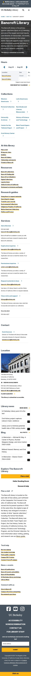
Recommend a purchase (8, 594)
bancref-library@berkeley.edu (10, 232)
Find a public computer (8, 554)
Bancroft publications (8, 569)
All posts (25, 433)
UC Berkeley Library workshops (11, 577)
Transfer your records (8, 201)
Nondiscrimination (15, 624)
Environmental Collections (9, 204)
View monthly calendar (19, 85)
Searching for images (7, 199)
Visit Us (8, 16)
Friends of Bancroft (7, 162)
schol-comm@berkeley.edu (9, 267)
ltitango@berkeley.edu (8, 299)
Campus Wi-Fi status (7, 557)
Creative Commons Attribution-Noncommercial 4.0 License (15, 663)
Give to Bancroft (6, 589)
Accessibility (15, 620)
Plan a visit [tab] (25, 476)
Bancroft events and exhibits (10, 572)
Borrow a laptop (6, 549)
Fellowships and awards (8, 160)
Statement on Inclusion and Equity (11, 187)
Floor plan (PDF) (7, 394)
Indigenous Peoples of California (11, 206)
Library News (5, 579)
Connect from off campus (9, 560)
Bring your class (6, 152)
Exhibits (3, 155)
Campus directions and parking (10, 591)
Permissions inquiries (8, 263)
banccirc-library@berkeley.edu (10, 284)
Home (3, 16)
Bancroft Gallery (6, 157)
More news (24, 408)
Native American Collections (10, 209)
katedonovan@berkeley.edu (10, 339)
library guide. (20, 536)
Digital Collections (7, 179)
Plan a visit (4, 149)
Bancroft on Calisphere (8, 177)
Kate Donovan (7, 332)
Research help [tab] (23, 486)
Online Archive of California (9, 184)
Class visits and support (9, 296)
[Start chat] (15, 673)
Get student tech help (8, 552)
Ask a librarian (6, 226)
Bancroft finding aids (7, 174)
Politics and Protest (7, 212)
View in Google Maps (10, 382)
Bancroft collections (7, 171)
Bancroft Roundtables (8, 574)
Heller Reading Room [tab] (21, 481)
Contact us (15, 628)
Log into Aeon (5, 182)
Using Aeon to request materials (11, 196)
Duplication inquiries (8, 246)
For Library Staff (15, 632)
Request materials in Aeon (10, 281)
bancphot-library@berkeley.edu (11, 249)
